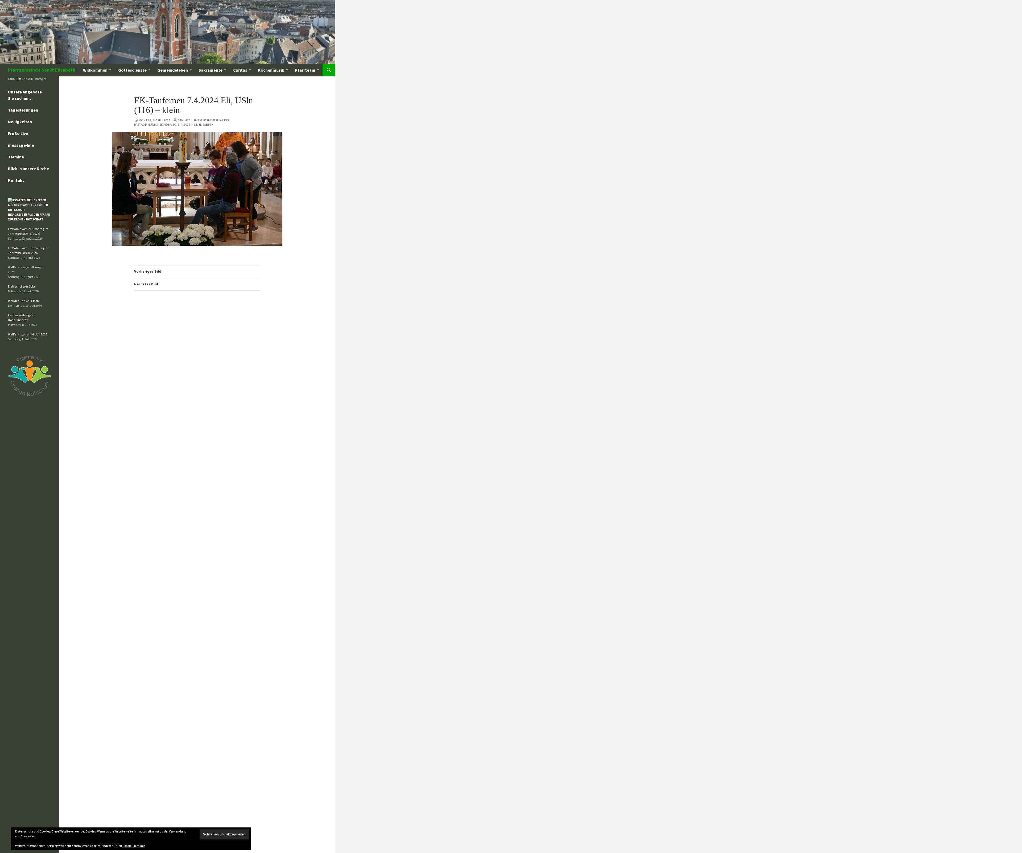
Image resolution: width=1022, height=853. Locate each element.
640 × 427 (184, 120)
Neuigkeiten (20, 121)
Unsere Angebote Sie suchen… (25, 95)
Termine (16, 156)
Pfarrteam (305, 70)
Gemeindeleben (172, 70)
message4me (21, 145)
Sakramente (210, 70)
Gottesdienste (132, 70)
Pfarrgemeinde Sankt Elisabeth (41, 70)
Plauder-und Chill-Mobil (24, 301)
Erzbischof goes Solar (22, 286)
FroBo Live (18, 133)
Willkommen (95, 70)
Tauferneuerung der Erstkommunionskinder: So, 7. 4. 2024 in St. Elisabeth (181, 122)
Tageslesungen (23, 110)
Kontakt (16, 180)
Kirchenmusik (271, 70)
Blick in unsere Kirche (28, 168)
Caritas (240, 70)
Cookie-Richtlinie (133, 846)
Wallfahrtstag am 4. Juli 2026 (27, 334)
